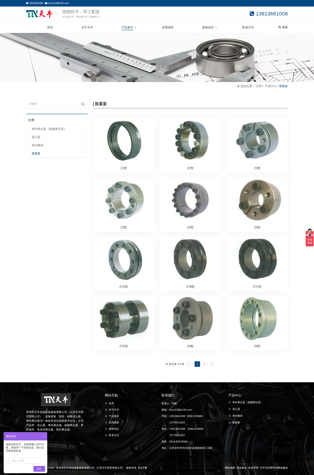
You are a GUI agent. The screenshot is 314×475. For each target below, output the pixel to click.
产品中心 (271, 86)
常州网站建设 (280, 467)
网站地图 (230, 467)
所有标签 (242, 467)
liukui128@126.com (58, 3)
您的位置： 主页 (251, 86)
